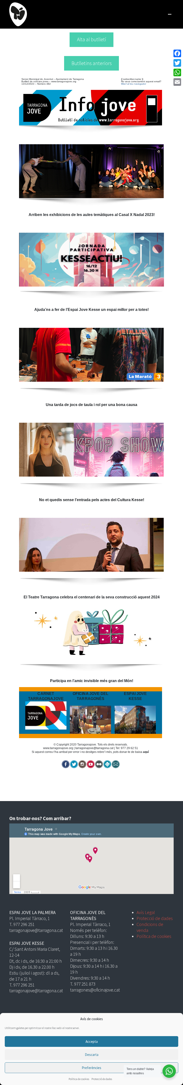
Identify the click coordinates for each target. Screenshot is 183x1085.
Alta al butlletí (91, 39)
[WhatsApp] (177, 72)
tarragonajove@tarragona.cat (94, 748)
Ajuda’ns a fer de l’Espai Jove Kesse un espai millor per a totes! (91, 310)
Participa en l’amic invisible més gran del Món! (91, 681)
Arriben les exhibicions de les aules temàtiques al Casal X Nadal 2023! (92, 215)
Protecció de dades (102, 1079)
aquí (146, 752)
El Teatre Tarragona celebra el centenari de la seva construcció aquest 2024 (92, 597)
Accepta (92, 1041)
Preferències (91, 1067)
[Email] (177, 82)
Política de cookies (79, 1079)
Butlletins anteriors (91, 63)
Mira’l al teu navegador (133, 83)
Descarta (91, 1054)
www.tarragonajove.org (63, 81)
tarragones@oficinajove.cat (95, 990)
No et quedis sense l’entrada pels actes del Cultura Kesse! (91, 500)
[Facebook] (177, 53)
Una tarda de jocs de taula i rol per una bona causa (91, 405)
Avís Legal (146, 912)
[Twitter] (177, 63)
